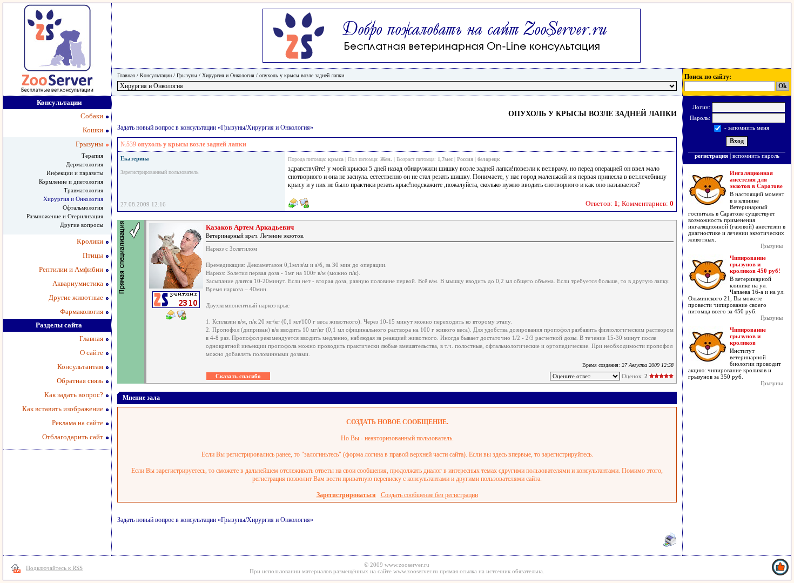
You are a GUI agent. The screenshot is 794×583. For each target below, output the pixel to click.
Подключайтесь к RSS (54, 568)
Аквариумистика (77, 283)
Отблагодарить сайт (72, 437)
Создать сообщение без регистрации (429, 495)
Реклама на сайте (77, 423)
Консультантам (80, 367)
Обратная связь (80, 381)
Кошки (93, 130)
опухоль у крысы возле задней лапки (301, 75)
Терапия (92, 155)
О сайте (91, 353)
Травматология (83, 190)
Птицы (93, 255)
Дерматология (84, 164)
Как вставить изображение (62, 409)
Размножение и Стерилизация (64, 216)
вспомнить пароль (755, 155)
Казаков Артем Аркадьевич (250, 227)
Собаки (91, 116)
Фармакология (81, 311)
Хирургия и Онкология (228, 75)
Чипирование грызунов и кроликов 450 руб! (755, 264)
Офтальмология (83, 207)
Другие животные (76, 297)
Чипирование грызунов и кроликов (748, 336)
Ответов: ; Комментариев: (630, 203)
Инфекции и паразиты (74, 173)
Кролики (90, 241)
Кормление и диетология (71, 181)
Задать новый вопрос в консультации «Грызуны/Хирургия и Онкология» (215, 127)
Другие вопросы (81, 225)
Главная (126, 75)
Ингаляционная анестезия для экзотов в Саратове (756, 179)
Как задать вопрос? (73, 395)
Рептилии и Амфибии (71, 269)
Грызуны (187, 75)
